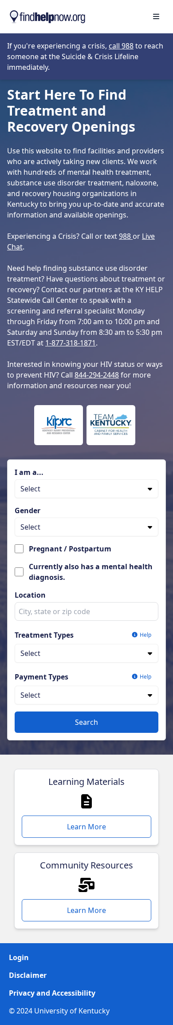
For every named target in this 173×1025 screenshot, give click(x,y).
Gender (27, 510)
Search (86, 722)
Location (30, 595)
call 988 (121, 46)
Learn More (86, 827)
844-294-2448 (97, 375)
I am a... (29, 472)
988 (126, 236)
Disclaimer (28, 975)
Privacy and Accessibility (52, 993)
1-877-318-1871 (70, 343)
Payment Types (41, 677)
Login (19, 957)
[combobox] (86, 611)
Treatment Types (44, 635)
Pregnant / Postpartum (70, 549)
